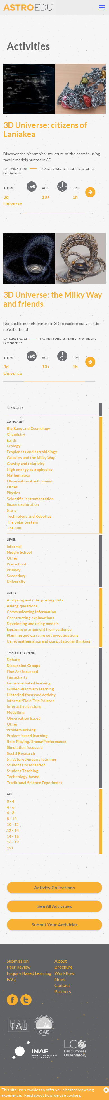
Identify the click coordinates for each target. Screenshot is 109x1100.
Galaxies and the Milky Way (31, 457)
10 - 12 (13, 824)
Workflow (64, 973)
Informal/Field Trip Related (30, 701)
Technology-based (23, 777)
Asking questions (22, 606)
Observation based (24, 718)
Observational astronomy (29, 481)
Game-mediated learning (29, 683)
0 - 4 (10, 801)
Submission (18, 961)
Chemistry (16, 434)
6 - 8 (10, 813)
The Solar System (22, 522)
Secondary (16, 576)
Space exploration (23, 504)
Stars (11, 510)
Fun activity (17, 677)
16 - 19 (13, 842)
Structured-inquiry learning (31, 759)
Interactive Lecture (24, 706)
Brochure (63, 966)
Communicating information (31, 612)
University (16, 581)
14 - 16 (13, 836)
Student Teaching (22, 771)
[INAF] (34, 1062)
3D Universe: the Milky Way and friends (52, 299)
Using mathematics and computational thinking (48, 641)
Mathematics (18, 475)
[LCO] (75, 1055)
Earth (11, 440)
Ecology (13, 446)
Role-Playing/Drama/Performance (36, 741)
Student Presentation (26, 765)
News (60, 979)
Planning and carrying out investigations (43, 635)
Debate (13, 659)
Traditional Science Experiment (34, 782)
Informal (14, 546)
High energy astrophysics (29, 469)
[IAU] (19, 1034)
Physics (13, 493)
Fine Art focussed (22, 671)
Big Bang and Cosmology (28, 428)
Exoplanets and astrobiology (32, 452)
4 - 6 (10, 807)
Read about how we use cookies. (52, 1095)
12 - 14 (13, 830)
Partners (62, 991)
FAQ (11, 979)
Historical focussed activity (31, 695)
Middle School (19, 552)
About (60, 961)
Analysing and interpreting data (35, 600)
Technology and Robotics (29, 516)
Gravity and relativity (25, 463)
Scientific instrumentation (30, 499)
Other (12, 487)
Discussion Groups (23, 665)
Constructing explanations (30, 618)
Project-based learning (27, 735)
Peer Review (18, 966)
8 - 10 (11, 818)
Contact (62, 985)
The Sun (14, 528)
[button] (101, 7)
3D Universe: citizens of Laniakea (45, 129)
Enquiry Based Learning (29, 973)
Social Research (21, 753)
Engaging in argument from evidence (39, 629)
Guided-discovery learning (30, 689)
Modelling (16, 712)
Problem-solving (21, 730)
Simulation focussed (25, 747)
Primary (13, 570)
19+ (10, 848)
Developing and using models (33, 623)
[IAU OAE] (44, 1034)
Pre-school (16, 564)
